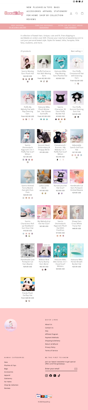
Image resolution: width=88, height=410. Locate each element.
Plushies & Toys (42, 7)
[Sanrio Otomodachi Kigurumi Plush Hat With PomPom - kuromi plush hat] (63, 236)
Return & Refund (51, 344)
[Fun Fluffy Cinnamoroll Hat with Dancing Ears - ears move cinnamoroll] (78, 83)
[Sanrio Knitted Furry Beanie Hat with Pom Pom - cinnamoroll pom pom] (23, 198)
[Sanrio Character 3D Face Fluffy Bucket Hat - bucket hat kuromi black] (56, 119)
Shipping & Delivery (52, 341)
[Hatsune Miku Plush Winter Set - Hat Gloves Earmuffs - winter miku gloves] (44, 119)
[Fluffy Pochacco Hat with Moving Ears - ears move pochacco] (47, 81)
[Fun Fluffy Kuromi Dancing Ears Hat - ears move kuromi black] (75, 117)
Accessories (34, 11)
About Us (48, 324)
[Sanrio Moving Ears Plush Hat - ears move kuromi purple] (28, 82)
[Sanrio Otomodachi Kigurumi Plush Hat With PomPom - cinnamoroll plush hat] (60, 236)
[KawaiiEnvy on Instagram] (46, 375)
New (29, 7)
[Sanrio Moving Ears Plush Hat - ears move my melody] (23, 79)
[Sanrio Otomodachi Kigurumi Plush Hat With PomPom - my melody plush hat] (57, 236)
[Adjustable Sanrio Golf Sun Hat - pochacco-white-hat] (77, 158)
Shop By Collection (51, 15)
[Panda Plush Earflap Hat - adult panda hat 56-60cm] (29, 301)
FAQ (46, 331)
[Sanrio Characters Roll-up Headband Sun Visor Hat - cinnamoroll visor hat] (23, 234)
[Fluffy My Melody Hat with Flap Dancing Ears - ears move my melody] (26, 119)
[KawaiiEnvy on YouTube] (55, 375)
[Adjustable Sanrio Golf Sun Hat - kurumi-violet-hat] (78, 155)
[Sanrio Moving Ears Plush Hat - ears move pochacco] (29, 79)
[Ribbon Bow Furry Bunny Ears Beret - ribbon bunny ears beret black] (45, 270)
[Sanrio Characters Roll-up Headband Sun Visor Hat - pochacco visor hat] (29, 236)
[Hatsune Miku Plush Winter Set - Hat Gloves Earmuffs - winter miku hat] (41, 119)
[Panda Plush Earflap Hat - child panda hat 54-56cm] (26, 301)
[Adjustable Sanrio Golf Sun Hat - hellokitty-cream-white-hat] (72, 155)
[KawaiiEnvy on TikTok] (59, 375)
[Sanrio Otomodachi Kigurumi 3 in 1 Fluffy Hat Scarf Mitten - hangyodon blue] (23, 160)
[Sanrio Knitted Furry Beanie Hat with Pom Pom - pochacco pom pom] (26, 198)
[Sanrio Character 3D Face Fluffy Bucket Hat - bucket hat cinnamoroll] (60, 122)
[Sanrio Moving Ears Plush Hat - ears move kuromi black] (32, 79)
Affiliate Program (51, 334)
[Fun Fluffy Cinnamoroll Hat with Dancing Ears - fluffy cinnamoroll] (75, 83)
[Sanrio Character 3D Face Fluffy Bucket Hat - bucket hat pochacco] (65, 119)
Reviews (31, 19)
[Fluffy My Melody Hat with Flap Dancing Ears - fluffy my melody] (32, 119)
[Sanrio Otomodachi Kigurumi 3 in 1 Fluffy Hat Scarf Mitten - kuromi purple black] (26, 160)
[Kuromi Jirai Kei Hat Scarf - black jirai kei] (59, 193)
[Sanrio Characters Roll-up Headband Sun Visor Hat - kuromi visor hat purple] (32, 234)
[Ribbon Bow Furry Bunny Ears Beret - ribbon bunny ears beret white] (43, 270)
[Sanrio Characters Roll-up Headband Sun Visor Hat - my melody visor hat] (26, 234)
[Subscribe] (75, 368)
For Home (32, 15)
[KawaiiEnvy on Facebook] (50, 375)
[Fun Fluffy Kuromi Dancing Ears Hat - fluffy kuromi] (78, 117)
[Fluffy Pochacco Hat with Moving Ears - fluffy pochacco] (41, 81)
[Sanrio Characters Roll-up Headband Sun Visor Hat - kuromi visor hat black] (26, 236)
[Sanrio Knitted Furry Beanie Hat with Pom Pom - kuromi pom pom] (32, 198)
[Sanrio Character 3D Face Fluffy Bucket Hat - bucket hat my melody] (62, 119)
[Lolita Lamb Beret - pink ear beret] (45, 193)
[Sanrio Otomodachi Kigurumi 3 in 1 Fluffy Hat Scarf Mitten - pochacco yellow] (28, 162)
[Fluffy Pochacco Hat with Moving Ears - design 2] (44, 81)
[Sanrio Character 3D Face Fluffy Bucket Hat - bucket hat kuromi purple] (59, 119)
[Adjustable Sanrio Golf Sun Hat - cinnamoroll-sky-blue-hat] (81, 155)
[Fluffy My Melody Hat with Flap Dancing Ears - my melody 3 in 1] (29, 119)
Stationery (60, 11)
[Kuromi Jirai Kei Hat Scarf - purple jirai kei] (62, 193)
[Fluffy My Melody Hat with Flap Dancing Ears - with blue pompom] (23, 119)
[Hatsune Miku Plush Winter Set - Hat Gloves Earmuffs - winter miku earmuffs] (47, 119)
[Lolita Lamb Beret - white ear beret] (43, 193)
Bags (57, 7)
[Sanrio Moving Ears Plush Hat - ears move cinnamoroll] (26, 79)
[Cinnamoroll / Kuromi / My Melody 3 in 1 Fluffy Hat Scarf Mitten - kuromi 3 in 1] (57, 160)
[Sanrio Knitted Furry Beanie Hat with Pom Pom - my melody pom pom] (29, 198)
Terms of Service (51, 351)
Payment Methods (52, 337)
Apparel (47, 11)
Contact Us (49, 328)
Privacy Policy (50, 347)
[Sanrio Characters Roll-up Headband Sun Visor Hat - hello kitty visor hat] (29, 234)
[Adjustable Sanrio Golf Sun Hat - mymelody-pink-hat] (75, 155)
